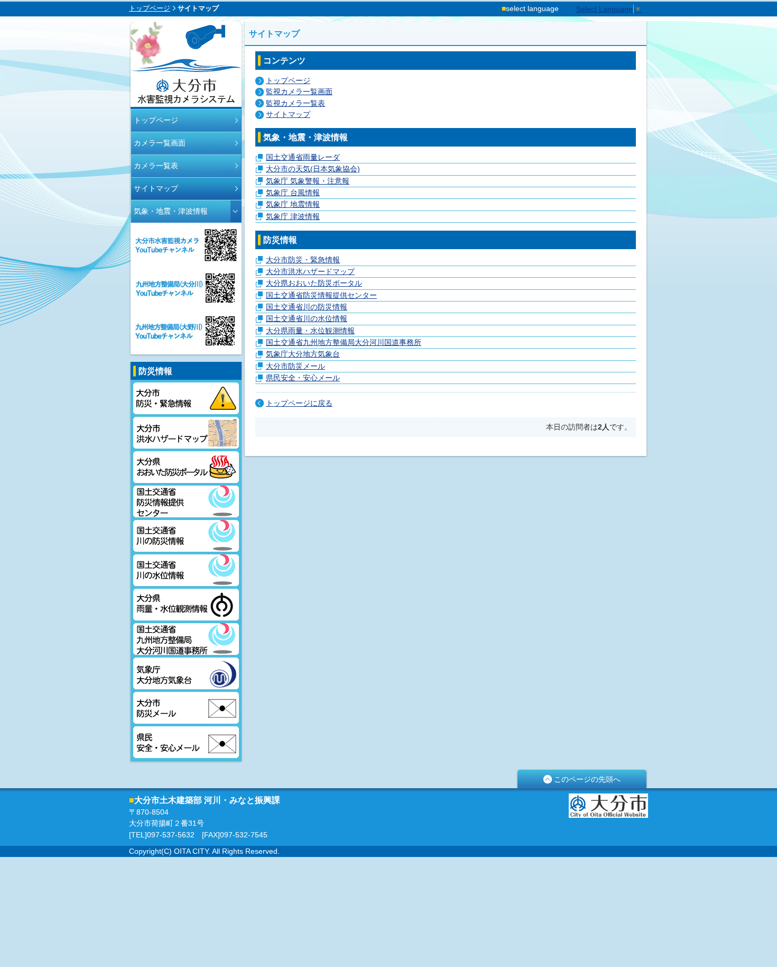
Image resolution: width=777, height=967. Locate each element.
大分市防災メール (186, 708)
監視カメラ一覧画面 (299, 91)
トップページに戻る (299, 403)
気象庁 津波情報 (293, 216)
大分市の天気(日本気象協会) (313, 169)
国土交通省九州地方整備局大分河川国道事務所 (186, 639)
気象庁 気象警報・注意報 (307, 181)
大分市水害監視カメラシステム (186, 65)
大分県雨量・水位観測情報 (186, 605)
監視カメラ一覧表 (295, 103)
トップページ (149, 8)
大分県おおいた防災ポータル (186, 467)
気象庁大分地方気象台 (186, 673)
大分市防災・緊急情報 (186, 398)
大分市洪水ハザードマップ (186, 433)
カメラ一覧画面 (160, 143)
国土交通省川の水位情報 (186, 570)
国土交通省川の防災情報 (186, 536)
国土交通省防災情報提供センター (186, 501)
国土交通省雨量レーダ (303, 157)
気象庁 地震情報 (293, 204)
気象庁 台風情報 (293, 192)
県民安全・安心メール (186, 742)
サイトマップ (156, 188)
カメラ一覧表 (156, 165)
